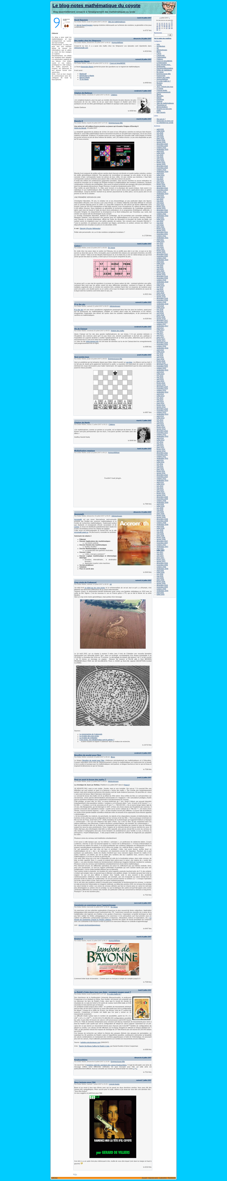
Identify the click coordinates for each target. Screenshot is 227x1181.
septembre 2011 (162, 458)
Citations (114, 95)
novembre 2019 (162, 278)
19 (164, 26)
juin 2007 (160, 552)
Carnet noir (161, 55)
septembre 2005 (162, 591)
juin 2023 (160, 199)
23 (157, 28)
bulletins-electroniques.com (90, 1042)
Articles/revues (115, 306)
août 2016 (160, 350)
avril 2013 (160, 423)
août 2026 (160, 129)
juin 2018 (160, 309)
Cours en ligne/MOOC (117, 63)
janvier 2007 (161, 561)
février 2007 (161, 559)
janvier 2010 (161, 495)
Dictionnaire (161, 66)
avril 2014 (160, 401)
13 (166, 25)
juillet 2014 (160, 396)
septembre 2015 (162, 370)
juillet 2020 (160, 263)
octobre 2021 (161, 236)
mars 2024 (160, 182)
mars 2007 (160, 558)
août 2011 (160, 460)
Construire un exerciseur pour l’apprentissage (95, 905)
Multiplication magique (84, 451)
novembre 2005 (162, 587)
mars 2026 (160, 138)
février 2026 (161, 140)
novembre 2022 (162, 212)
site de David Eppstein (84, 25)
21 (169, 26)
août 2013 (160, 416)
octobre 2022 (161, 214)
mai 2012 (160, 444)
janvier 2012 (161, 451)
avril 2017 (160, 335)
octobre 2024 (161, 170)
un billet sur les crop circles (95, 588)
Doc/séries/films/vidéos (165, 68)
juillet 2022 (160, 219)
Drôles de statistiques (164, 70)
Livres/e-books (114, 1084)
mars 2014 (160, 403)
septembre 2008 (162, 524)
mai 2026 (160, 135)
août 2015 (160, 372)
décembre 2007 (162, 541)
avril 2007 (160, 556)
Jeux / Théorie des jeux (165, 87)
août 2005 (160, 593)
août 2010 (160, 482)
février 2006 (161, 581)
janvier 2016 (161, 363)
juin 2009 (160, 508)
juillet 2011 (160, 462)
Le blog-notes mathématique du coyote (96, 5)
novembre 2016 (162, 344)
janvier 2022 (161, 230)
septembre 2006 (162, 569)
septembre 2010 (162, 480)
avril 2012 (160, 445)
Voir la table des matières (162, 38)
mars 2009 (160, 513)
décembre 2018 (162, 298)
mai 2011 (160, 466)
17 (159, 26)
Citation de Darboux (83, 93)
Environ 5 (78, 939)
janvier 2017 (161, 341)
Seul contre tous (81, 357)
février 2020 (161, 273)
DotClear (54, 1178)
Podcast (159, 101)
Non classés (161, 112)
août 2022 (160, 217)
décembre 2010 (162, 475)
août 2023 (160, 195)
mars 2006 (160, 580)
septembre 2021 (162, 238)
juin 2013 (160, 420)
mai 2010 (160, 488)
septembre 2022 (162, 216)
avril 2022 (160, 225)
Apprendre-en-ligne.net (165, 121)
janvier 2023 (161, 208)
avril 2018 (160, 313)
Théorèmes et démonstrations (162, 106)
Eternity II (78, 121)
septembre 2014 (162, 392)
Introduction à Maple (86, 76)
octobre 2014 (161, 390)
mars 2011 (160, 469)
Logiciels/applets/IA (164, 92)
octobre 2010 (161, 479)
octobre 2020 (161, 258)
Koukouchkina (80, 1060)
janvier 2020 (161, 274)
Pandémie (160, 99)
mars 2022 (160, 227)
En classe (111, 248)
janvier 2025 (161, 164)
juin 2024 (160, 177)
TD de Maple (84, 79)
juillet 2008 (160, 528)
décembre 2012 (162, 431)
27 (166, 28)
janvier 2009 (161, 517)
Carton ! (77, 246)
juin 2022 (160, 221)
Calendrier (163, 1178)
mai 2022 (160, 223)
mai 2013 (160, 422)
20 (166, 26)
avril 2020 (160, 269)
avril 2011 (160, 467)
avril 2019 (160, 291)
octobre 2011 (161, 456)
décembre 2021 (162, 232)
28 (169, 28)
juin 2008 (160, 530)
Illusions (159, 83)
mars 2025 (160, 160)
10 (159, 25)
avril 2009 (160, 512)
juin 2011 (160, 464)
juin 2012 (160, 442)
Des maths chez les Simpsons (87, 41)
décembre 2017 (162, 320)
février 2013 (161, 427)
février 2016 (161, 361)
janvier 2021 (161, 252)
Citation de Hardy (82, 422)
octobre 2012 (161, 434)
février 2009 (161, 515)
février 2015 (161, 383)
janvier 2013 (161, 429)
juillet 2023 (160, 197)
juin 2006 (160, 574)
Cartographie (161, 57)
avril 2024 (160, 181)
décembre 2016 (162, 342)
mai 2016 (160, 355)
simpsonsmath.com (81, 48)
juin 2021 (160, 243)
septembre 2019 (162, 282)
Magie (159, 94)
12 (164, 25)
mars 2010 (160, 491)
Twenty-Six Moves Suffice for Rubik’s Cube (94, 1046)
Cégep (76, 527)
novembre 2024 (162, 168)
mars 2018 (160, 315)
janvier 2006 (161, 583)
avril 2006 (160, 578)
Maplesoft (82, 74)
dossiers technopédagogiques (89, 925)
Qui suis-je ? (161, 119)
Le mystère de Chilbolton (88, 738)
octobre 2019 (161, 280)
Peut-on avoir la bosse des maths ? (90, 779)
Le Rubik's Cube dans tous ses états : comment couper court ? (102, 992)
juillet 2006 (160, 572)
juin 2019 (160, 287)
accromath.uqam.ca (81, 532)
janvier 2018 (161, 319)
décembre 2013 (162, 409)
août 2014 (160, 394)
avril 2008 (160, 534)
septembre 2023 (162, 194)
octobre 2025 (161, 148)
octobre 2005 (161, 589)
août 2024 (160, 173)
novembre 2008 (162, 521)
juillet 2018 (160, 308)
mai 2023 (160, 201)
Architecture (161, 46)
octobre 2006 (161, 567)
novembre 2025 (162, 146)
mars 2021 (160, 249)
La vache (160, 88)
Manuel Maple (84, 77)
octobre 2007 (161, 545)
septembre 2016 (162, 348)
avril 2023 (160, 203)
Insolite (159, 85)
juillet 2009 (160, 506)
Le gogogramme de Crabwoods (90, 734)
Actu (158, 44)
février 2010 (161, 493)
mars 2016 (160, 359)
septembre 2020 (162, 260)
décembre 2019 (162, 276)
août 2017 (160, 328)
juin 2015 (160, 376)
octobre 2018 (161, 302)
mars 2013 (160, 425)
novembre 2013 (162, 410)
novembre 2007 (162, 543)
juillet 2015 (160, 374)
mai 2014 (160, 399)
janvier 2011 (161, 473)
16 (157, 26)
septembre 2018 (162, 304)
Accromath (79, 514)
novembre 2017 (162, 322)
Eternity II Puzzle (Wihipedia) (90, 228)
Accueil (144, 1178)
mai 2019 (160, 289)
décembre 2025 (162, 144)
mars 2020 (160, 271)
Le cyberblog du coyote (165, 123)
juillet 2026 (160, 131)
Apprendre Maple (82, 61)
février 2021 (161, 251)
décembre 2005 (162, 585)
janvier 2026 (161, 142)
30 (157, 30)
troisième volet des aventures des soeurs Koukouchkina (106, 1065)
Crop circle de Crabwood (85, 582)
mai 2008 (160, 532)
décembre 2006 (162, 563)
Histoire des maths (117, 331)
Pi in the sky (79, 304)
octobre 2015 (161, 368)
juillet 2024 (160, 175)
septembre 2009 (162, 502)
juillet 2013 (160, 418)
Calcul (159, 54)
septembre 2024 (162, 171)
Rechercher (158, 33)
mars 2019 (160, 293)
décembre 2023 (162, 188)
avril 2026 (160, 137)
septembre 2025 (162, 149)
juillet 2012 (160, 440)
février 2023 (161, 206)
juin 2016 (160, 353)
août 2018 (160, 306)
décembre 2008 (162, 519)
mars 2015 (160, 381)
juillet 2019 (160, 285)
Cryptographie (162, 63)
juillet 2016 (160, 352)
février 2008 (161, 537)
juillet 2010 (160, 484)
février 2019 (161, 295)
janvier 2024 (161, 186)
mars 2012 (160, 447)
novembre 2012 (162, 433)
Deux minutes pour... (164, 65)
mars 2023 (160, 205)
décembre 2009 (162, 497)
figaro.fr (126, 785)
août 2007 (160, 548)
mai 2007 (160, 554)
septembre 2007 (162, 547)
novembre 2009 (162, 499)
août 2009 (160, 504)
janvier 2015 (161, 385)
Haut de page (153, 1178)
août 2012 (160, 438)
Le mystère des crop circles (89, 736)
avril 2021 (160, 247)
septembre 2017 (162, 326)
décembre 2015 (162, 365)
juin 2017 (160, 331)
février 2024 (161, 184)
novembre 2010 (162, 477)
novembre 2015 (162, 366)
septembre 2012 (162, 436)
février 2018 (161, 317)
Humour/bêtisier (117, 42)
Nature (159, 98)
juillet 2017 (160, 330)
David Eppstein (81, 20)
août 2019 (160, 284)
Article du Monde (80, 128)
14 (169, 25)
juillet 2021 (160, 241)
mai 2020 (160, 267)
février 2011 (161, 471)
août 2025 (160, 151)
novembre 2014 (162, 388)
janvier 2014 (161, 407)
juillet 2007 (161, 550)
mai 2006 (160, 576)
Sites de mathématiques (116, 22)
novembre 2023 (162, 190)
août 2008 (160, 526)
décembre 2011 (162, 453)
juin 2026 (160, 133)
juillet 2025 (160, 153)
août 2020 (160, 262)
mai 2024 (160, 179)
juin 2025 (160, 155)
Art (111, 584)
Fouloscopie (161, 76)
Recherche (172, 1178)
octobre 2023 (161, 192)
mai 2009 (160, 510)
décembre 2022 (162, 210)
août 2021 (160, 239)
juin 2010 (160, 486)
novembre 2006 (162, 565)
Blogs (113, 757)
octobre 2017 (161, 324)
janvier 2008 (161, 539)
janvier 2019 (161, 296)
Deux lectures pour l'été (85, 1082)
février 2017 (161, 339)
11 (162, 25)
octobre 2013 (161, 412)
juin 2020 (160, 265)
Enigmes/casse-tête (116, 123)
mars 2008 (160, 536)
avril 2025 (160, 159)
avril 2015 (160, 379)
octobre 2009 (161, 501)
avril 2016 (160, 357)
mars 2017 (160, 337)
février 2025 (161, 162)
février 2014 (161, 405)
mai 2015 (160, 377)
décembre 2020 (162, 254)
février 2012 (161, 449)
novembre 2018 (162, 300)
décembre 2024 (162, 166)
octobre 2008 (161, 523)
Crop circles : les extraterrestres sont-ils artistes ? (96, 740)
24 (159, 28)
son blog (129, 362)
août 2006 (160, 570)
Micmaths (160, 96)
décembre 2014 (162, 387)
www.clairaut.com (92, 341)
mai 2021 (160, 245)
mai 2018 (160, 311)
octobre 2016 (161, 346)
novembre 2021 (162, 234)
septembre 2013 (162, 414)
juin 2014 (160, 398)
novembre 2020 (162, 256)
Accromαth (78, 519)
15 (171, 25)
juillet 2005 (160, 594)
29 (171, 28)
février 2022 (161, 228)
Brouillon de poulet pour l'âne (87, 755)
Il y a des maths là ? (114, 994)
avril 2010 (160, 490)
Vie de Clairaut (80, 329)
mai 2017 (160, 333)
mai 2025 (160, 157)
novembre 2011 (162, 455)
